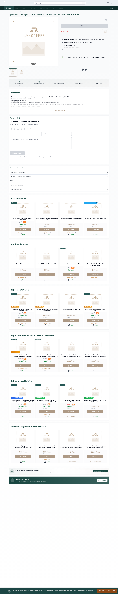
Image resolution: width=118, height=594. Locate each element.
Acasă (10, 12)
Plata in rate (33, 8)
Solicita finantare (100, 57)
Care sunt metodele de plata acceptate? (20, 176)
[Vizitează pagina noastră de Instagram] (86, 69)
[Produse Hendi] (105, 31)
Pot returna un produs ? (16, 185)
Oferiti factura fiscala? (16, 189)
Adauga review (17, 153)
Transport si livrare (44, 8)
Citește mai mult (59, 110)
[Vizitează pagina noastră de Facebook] (82, 69)
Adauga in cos (85, 26)
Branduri (24, 8)
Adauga (24, 229)
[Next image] (56, 41)
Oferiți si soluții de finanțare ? (18, 172)
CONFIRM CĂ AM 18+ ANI (107, 591)
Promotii (54, 8)
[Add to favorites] (106, 20)
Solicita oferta (102, 480)
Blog (111, 8)
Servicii (61, 8)
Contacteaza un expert (99, 471)
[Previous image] (11, 41)
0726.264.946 (72, 47)
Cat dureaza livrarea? (15, 181)
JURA (16, 8)
